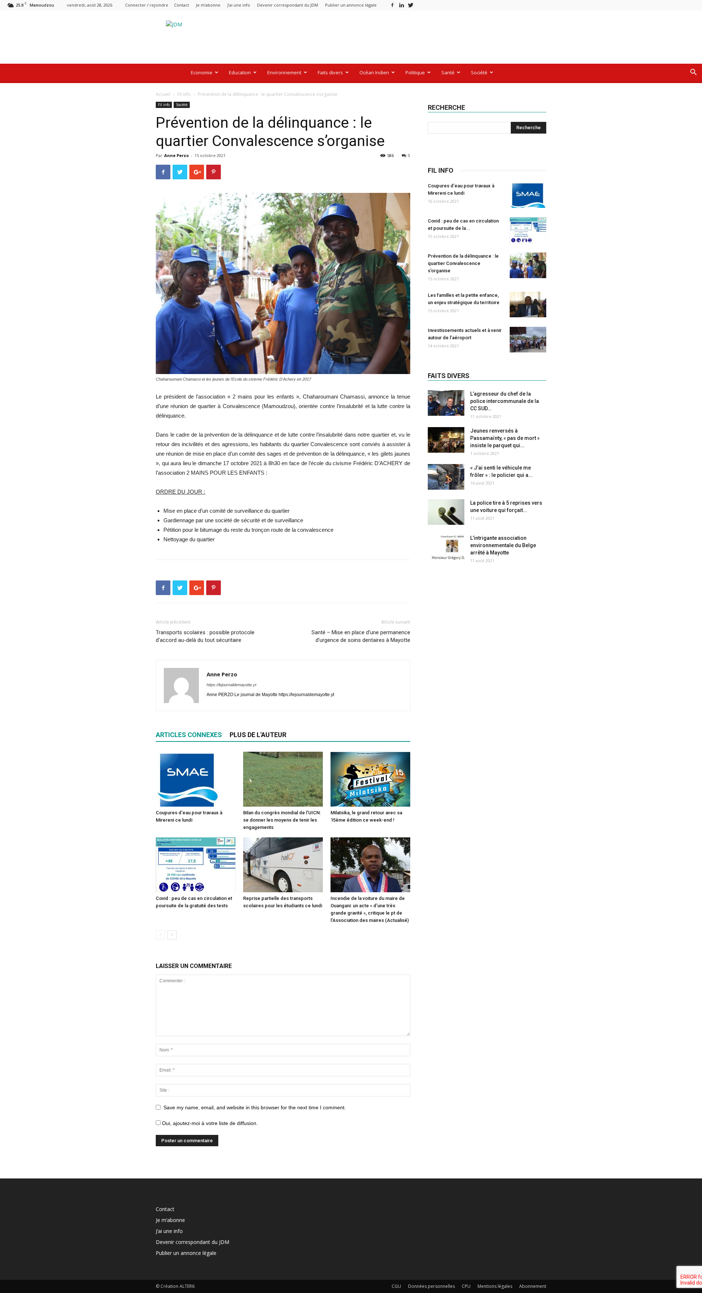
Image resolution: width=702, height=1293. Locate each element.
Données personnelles (431, 1286)
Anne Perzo (176, 155)
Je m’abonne (208, 5)
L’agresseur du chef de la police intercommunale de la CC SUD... (504, 401)
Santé (447, 72)
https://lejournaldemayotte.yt (231, 685)
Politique (415, 72)
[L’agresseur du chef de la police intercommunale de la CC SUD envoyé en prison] (446, 403)
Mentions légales (495, 1286)
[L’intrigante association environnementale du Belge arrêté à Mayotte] (446, 547)
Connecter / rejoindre (146, 5)
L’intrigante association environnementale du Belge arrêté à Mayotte (503, 545)
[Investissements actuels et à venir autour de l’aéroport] (528, 339)
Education (240, 72)
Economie (201, 72)
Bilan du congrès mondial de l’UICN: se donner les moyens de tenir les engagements (282, 820)
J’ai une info (238, 5)
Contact (181, 5)
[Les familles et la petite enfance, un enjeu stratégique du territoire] (528, 304)
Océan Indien (374, 72)
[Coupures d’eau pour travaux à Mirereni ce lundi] (195, 779)
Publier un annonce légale (351, 5)
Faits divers (330, 72)
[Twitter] (411, 5)
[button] (693, 73)
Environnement (284, 72)
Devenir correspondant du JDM (287, 5)
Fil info (184, 94)
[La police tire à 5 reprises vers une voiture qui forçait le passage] (446, 512)
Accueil (163, 94)
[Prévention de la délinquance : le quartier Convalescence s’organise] (528, 265)
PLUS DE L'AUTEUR (258, 735)
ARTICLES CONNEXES (189, 735)
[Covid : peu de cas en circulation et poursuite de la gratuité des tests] (195, 864)
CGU (396, 1286)
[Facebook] (392, 5)
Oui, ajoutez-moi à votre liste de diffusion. (209, 1123)
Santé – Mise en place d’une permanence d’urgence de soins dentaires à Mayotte (361, 636)
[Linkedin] (401, 5)
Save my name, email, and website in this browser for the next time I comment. (254, 1107)
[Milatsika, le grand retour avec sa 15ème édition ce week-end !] (370, 779)
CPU (466, 1286)
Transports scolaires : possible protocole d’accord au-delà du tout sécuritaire (205, 636)
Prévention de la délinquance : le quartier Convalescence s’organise (463, 263)
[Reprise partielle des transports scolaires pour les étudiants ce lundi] (283, 864)
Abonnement (532, 1286)
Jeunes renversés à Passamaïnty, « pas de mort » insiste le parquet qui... (505, 438)
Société (479, 72)
